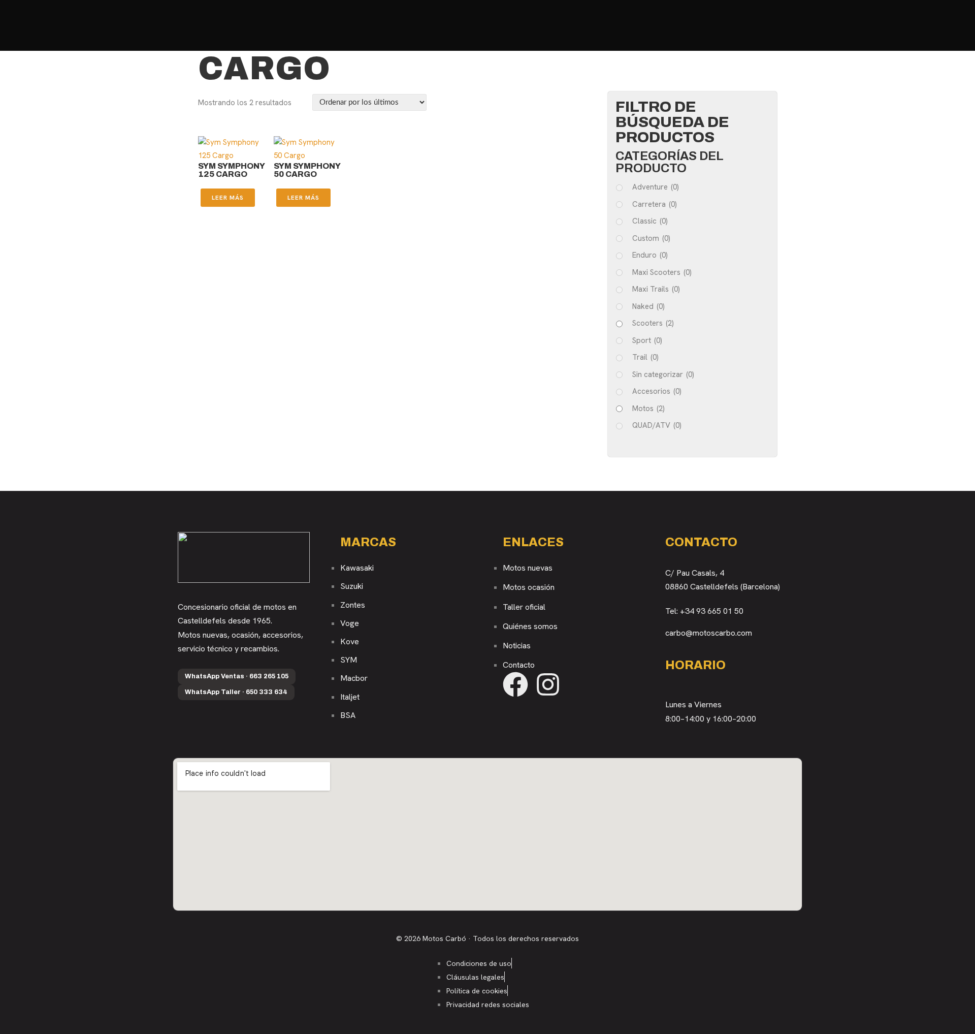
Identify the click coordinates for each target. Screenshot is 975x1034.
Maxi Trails (656, 289)
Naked (648, 306)
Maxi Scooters (662, 272)
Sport (647, 340)
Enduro (650, 255)
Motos (648, 408)
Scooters (653, 323)
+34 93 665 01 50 (711, 611)
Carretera (654, 204)
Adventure (655, 187)
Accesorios (656, 391)
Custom (651, 238)
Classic (650, 221)
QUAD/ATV (656, 425)
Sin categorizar (663, 374)
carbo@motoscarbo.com (708, 633)
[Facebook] (515, 684)
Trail (645, 357)
